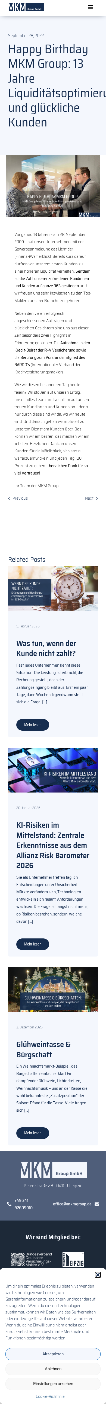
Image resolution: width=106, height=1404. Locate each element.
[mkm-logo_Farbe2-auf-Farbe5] (53, 1164)
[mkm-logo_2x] (26, 5)
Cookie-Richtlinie (50, 1396)
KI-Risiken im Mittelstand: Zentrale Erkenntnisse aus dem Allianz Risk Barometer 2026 (52, 845)
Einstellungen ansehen (53, 1383)
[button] (98, 1275)
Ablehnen (53, 1368)
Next (89, 498)
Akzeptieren (53, 1354)
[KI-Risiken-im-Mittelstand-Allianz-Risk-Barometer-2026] (53, 750)
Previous (20, 498)
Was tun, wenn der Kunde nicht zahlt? (46, 648)
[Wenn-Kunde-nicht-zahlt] (53, 568)
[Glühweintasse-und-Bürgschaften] (53, 969)
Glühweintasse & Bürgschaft (43, 1049)
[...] (44, 701)
